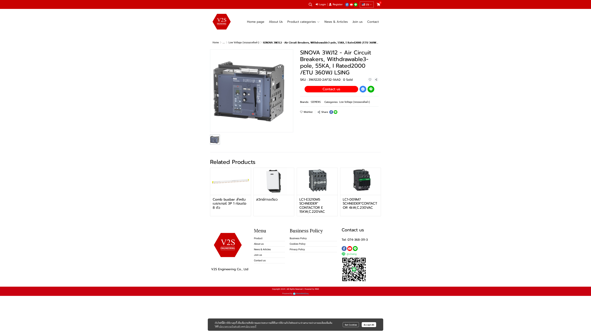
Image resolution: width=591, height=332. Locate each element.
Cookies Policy (298, 243)
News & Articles (262, 249)
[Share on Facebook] (331, 112)
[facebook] (347, 4)
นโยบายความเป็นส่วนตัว (230, 326)
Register (338, 4)
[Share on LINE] (335, 112)
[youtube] (351, 4)
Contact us (331, 89)
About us (259, 243)
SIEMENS (316, 101)
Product (258, 238)
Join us (258, 254)
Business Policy (298, 238)
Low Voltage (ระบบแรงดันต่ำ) (244, 42)
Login (322, 4)
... (224, 42)
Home (216, 42)
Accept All (369, 324)
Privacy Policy (297, 249)
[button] (310, 4)
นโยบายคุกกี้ (250, 326)
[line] (356, 4)
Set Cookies (351, 324)
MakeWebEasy (302, 293)
